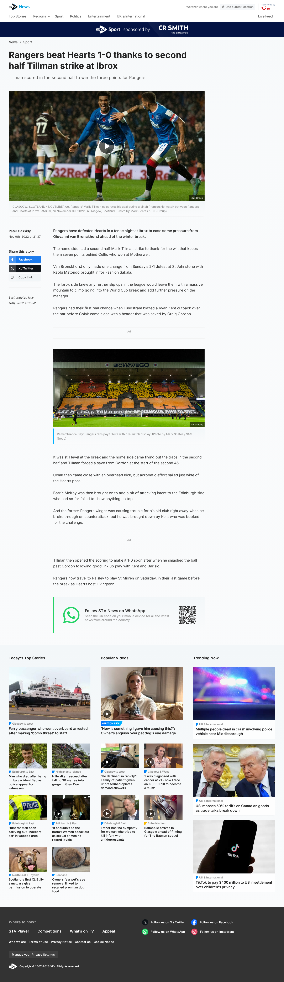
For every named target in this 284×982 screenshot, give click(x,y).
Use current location (239, 7)
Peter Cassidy (20, 231)
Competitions (49, 931)
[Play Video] (107, 146)
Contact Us (83, 942)
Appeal (108, 931)
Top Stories (18, 16)
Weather (192, 7)
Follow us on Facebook (216, 922)
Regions (39, 16)
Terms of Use (38, 942)
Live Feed (265, 16)
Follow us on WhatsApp (168, 931)
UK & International (131, 16)
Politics (75, 16)
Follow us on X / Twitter (168, 922)
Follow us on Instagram (217, 931)
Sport (59, 16)
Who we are (17, 942)
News (13, 42)
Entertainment (99, 16)
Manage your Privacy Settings (33, 954)
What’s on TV (82, 931)
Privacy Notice (61, 942)
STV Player (19, 931)
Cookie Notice (104, 942)
